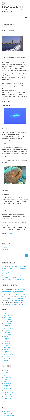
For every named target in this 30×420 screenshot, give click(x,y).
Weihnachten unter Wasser (11, 400)
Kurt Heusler (10, 233)
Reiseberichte (8, 383)
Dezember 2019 (8, 328)
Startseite (4, 247)
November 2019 (8, 330)
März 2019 (7, 342)
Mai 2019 (6, 338)
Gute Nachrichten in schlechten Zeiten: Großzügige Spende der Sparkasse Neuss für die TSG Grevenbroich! (14, 291)
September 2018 (8, 347)
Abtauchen (7, 372)
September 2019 (8, 332)
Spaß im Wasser (8, 387)
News (5, 381)
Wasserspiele (7, 398)
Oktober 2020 (8, 321)
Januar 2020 (7, 327)
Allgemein (7, 375)
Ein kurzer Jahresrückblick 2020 (12, 275)
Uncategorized (8, 396)
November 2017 (8, 356)
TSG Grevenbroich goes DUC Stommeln (15, 266)
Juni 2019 (6, 336)
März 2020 (7, 325)
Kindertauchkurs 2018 (20, 295)
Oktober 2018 (8, 345)
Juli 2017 (6, 360)
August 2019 (7, 334)
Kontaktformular (6, 249)
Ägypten (6, 374)
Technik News (8, 390)
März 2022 (7, 314)
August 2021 (7, 317)
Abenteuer (7, 370)
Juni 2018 (6, 349)
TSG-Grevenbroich (12, 7)
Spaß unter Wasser (9, 388)
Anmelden (7, 411)
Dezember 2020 (8, 319)
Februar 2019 (7, 343)
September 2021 (8, 315)
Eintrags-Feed (8, 413)
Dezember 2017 (8, 355)
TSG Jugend (7, 394)
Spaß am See (7, 385)
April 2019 (7, 340)
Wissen (6, 402)
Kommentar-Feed (9, 415)
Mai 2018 (6, 351)
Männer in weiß (8, 379)
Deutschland (7, 377)
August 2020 (7, 323)
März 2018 (7, 353)
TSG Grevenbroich (9, 392)
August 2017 (7, 358)
